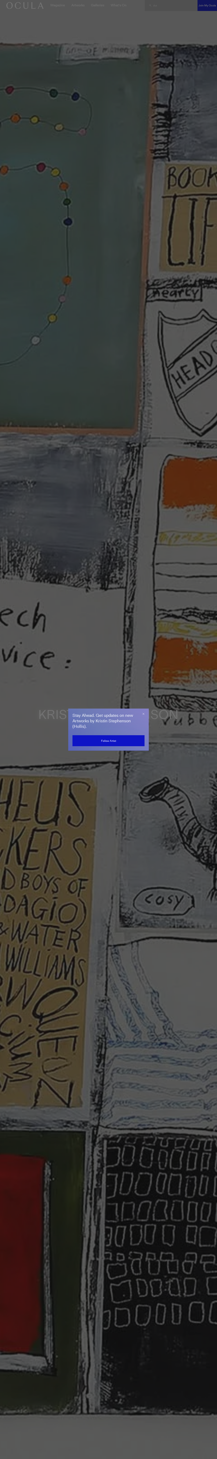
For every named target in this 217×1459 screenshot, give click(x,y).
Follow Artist (108, 740)
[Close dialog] (143, 714)
